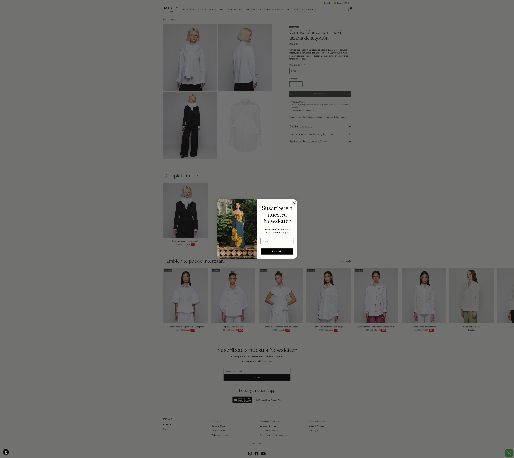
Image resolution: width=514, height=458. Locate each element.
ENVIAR (277, 251)
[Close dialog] (294, 203)
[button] (6, 452)
